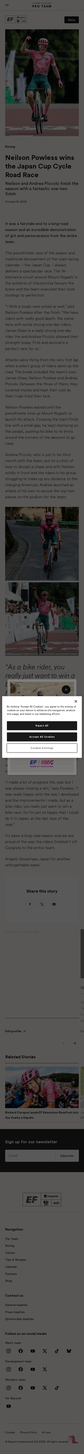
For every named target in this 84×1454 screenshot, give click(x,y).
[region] (42, 727)
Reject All (42, 725)
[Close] (76, 701)
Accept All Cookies (41, 736)
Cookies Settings (42, 748)
